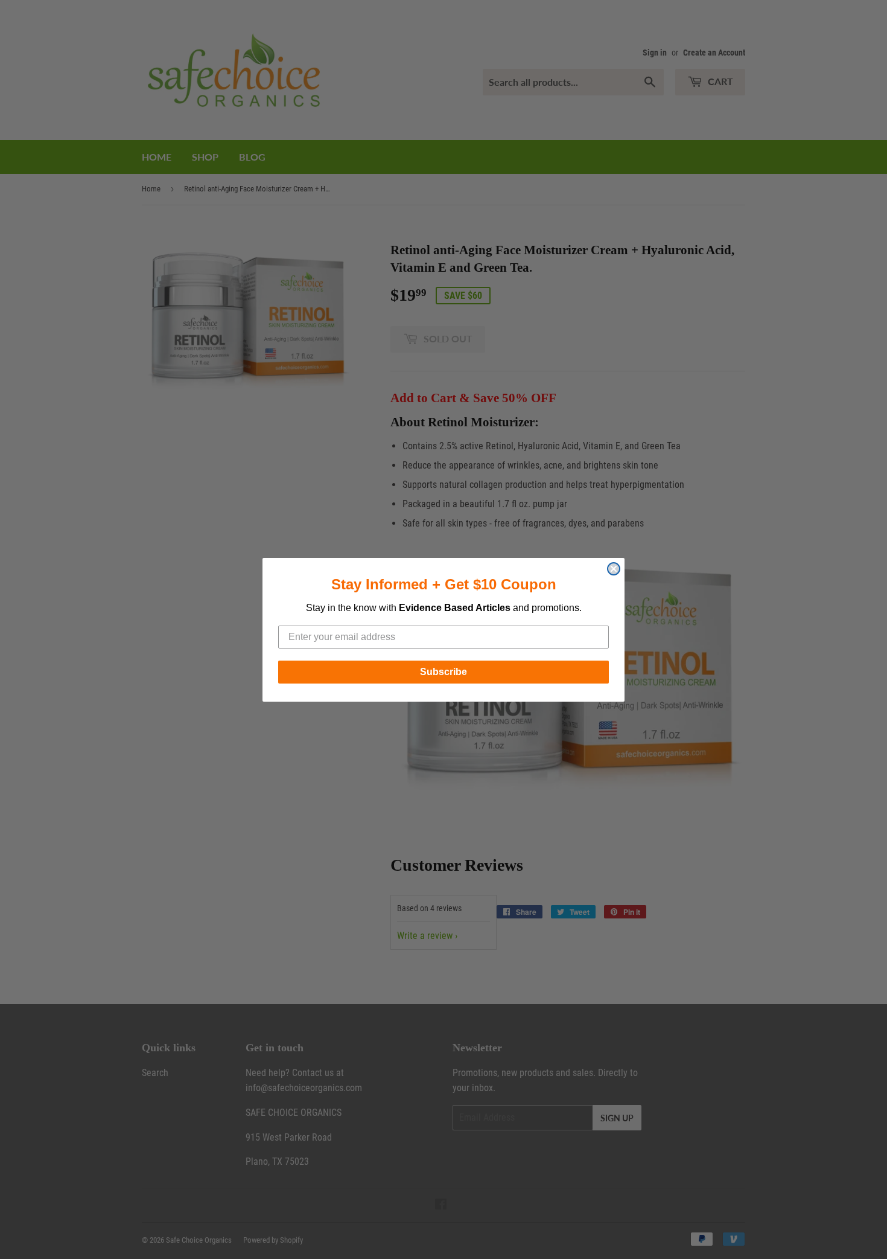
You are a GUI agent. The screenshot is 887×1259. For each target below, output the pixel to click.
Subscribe (443, 672)
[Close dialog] (614, 569)
